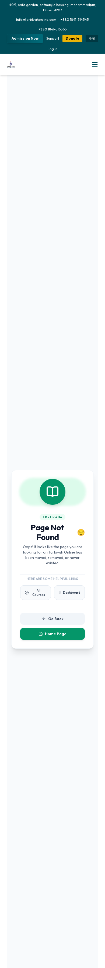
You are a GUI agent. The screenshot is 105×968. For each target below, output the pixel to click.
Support (52, 38)
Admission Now (25, 38)
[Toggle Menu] (95, 64)
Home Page (55, 633)
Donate (72, 38)
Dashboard (71, 592)
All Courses (38, 592)
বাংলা (92, 38)
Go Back (56, 618)
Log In (52, 49)
